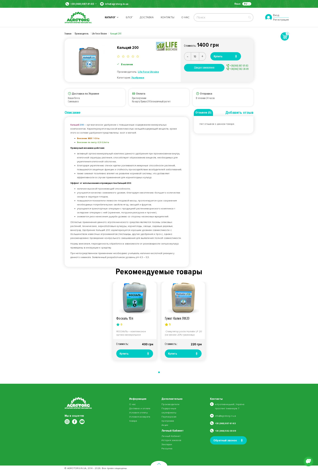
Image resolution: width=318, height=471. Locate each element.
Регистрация (281, 19)
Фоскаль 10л (124, 318)
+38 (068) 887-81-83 (82, 4)
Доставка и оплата (139, 408)
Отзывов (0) (203, 112)
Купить (124, 353)
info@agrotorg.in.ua (116, 4)
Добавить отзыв (239, 112)
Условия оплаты (138, 412)
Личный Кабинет (171, 436)
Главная (68, 33)
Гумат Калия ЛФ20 (177, 318)
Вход (276, 15)
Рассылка (166, 448)
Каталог (111, 17)
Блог (129, 17)
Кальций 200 (115, 33)
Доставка (147, 17)
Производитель (82, 33)
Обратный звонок (225, 440)
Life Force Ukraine (99, 33)
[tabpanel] (134, 321)
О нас (185, 17)
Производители (170, 404)
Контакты (167, 17)
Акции (164, 425)
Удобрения (138, 77)
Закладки (166, 444)
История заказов (171, 440)
